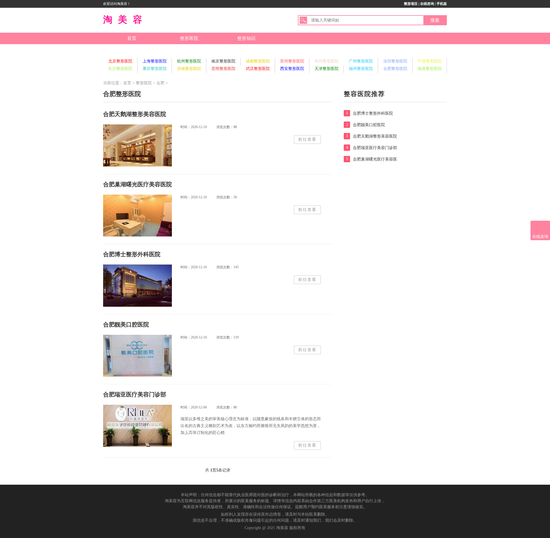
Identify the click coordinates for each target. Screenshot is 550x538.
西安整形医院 (292, 68)
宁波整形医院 (430, 61)
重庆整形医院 (155, 68)
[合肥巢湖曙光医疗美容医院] (137, 216)
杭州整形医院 (189, 61)
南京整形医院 (223, 61)
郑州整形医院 (327, 61)
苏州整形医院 (292, 61)
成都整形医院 (258, 61)
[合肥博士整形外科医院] (137, 286)
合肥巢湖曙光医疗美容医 (371, 159)
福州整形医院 (361, 68)
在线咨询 (427, 4)
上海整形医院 (155, 61)
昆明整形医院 (223, 68)
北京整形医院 (120, 61)
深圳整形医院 (395, 61)
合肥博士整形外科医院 (369, 113)
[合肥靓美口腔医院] (137, 356)
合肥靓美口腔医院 (365, 124)
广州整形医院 (361, 61)
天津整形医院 (327, 68)
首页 (131, 38)
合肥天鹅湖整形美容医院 (371, 136)
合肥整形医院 (395, 68)
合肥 (160, 83)
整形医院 (189, 38)
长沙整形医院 (120, 68)
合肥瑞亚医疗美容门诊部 (371, 147)
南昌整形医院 (430, 68)
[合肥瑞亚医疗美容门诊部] (137, 426)
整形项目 (411, 4)
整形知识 (246, 38)
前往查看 (307, 139)
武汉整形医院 (258, 68)
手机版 (442, 4)
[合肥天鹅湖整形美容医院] (137, 145)
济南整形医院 (189, 68)
